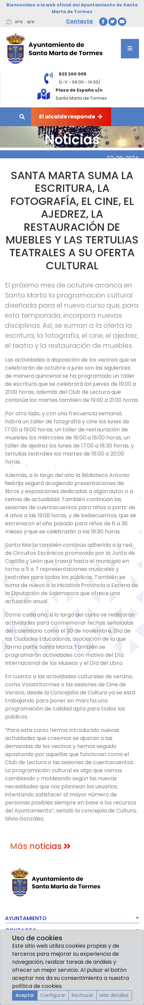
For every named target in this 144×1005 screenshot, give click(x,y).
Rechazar (82, 995)
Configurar (52, 995)
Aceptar (24, 995)
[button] (72, 919)
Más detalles (114, 995)
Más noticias (37, 846)
